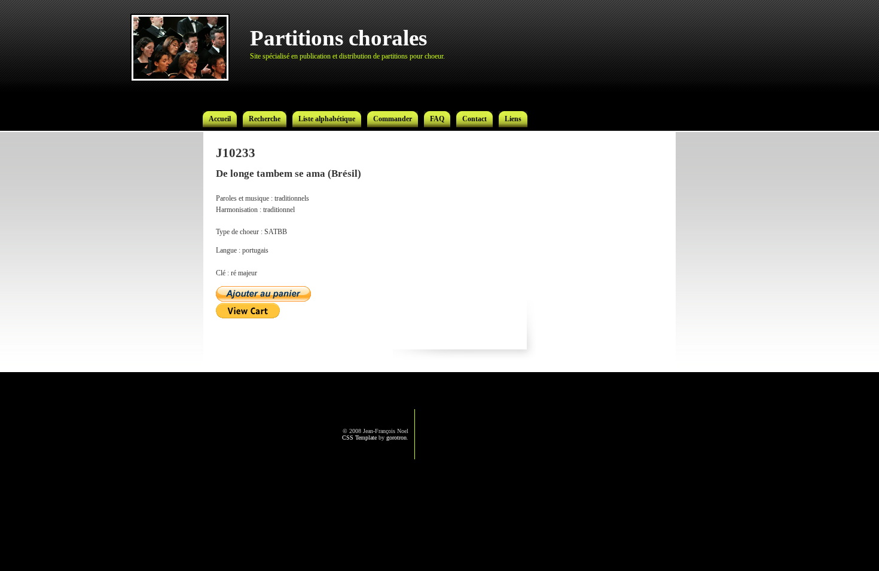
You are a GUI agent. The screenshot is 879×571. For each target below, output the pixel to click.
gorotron (396, 437)
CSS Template (359, 437)
